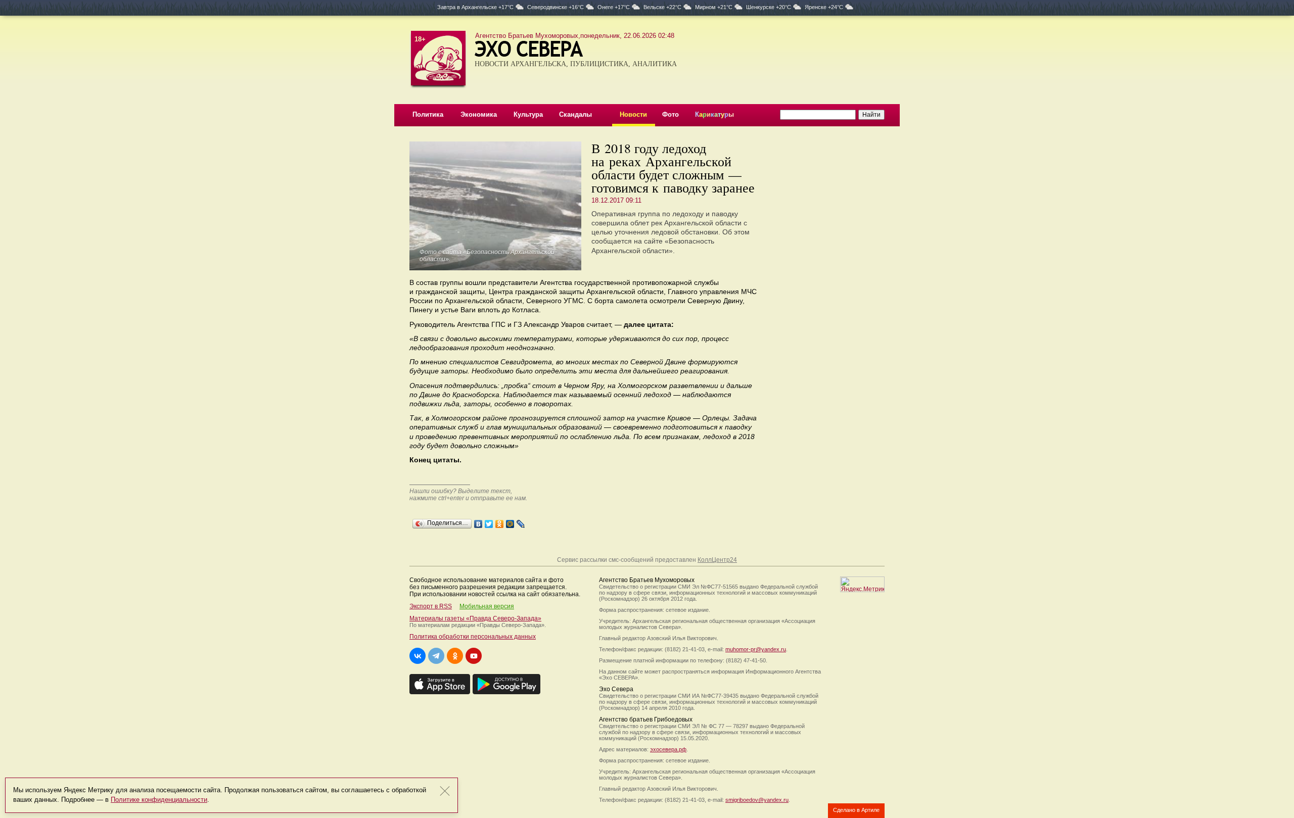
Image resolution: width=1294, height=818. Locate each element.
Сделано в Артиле (856, 810)
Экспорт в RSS (430, 606)
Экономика (478, 114)
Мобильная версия (486, 606)
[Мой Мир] (510, 521)
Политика (427, 114)
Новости (633, 114)
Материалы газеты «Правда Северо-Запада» (475, 618)
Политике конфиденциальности (159, 799)
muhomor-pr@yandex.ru (755, 649)
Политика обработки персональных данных (472, 636)
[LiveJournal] (521, 521)
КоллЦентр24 (717, 559)
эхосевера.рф (668, 749)
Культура (528, 114)
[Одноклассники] (499, 521)
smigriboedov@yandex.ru (757, 800)
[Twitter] (489, 521)
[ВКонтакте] (478, 521)
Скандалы (575, 114)
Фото (670, 114)
